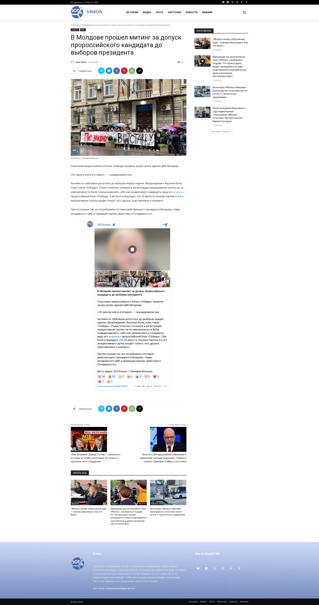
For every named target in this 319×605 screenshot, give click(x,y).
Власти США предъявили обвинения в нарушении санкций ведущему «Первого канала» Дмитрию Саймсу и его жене (163, 458)
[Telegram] (228, 2)
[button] (244, 12)
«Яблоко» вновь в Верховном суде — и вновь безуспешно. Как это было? (88, 511)
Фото (83, 30)
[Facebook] (246, 2)
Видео (114, 504)
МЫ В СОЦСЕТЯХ (207, 553)
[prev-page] (73, 532)
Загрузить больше (220, 131)
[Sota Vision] (73, 62)
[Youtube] (223, 2)
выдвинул (179, 192)
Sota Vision (81, 62)
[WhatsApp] (132, 70)
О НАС (97, 553)
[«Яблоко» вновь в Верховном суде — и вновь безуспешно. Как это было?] (89, 492)
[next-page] (78, 532)
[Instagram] (237, 2)
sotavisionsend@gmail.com (120, 588)
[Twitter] (232, 2)
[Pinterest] (124, 70)
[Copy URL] (139, 70)
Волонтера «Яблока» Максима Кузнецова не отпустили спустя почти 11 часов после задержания (167, 511)
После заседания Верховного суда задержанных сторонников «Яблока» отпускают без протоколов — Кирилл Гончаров (229, 114)
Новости (75, 25)
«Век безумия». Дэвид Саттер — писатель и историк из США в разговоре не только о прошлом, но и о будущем (95, 458)
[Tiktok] (242, 2)
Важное (75, 504)
